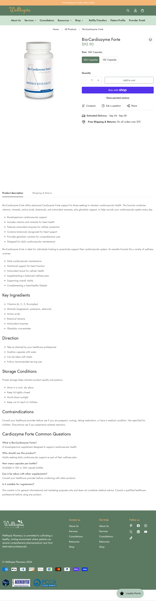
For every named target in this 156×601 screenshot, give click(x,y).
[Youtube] (145, 531)
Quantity (86, 73)
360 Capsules (91, 60)
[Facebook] (138, 525)
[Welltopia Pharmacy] (19, 10)
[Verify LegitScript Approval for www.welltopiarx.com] (5, 583)
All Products (70, 29)
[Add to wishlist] (150, 40)
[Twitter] (131, 531)
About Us (16, 20)
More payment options (117, 97)
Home (56, 29)
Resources (63, 20)
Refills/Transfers (98, 20)
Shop (78, 20)
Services (29, 20)
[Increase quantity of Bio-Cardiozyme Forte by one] (98, 80)
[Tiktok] (131, 537)
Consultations (47, 20)
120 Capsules (110, 60)
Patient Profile (117, 20)
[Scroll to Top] (150, 584)
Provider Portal (137, 20)
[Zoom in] (71, 42)
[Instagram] (145, 525)
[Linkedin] (138, 531)
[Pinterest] (131, 525)
